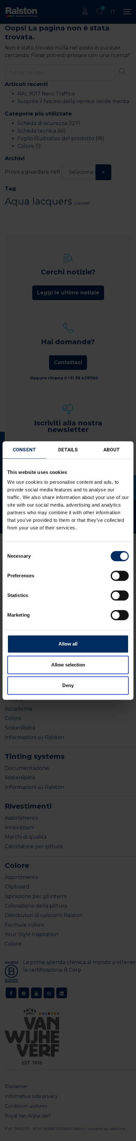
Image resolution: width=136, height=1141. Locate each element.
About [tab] (111, 450)
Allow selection (68, 664)
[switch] (120, 576)
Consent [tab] (24, 450)
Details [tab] (68, 450)
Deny (68, 685)
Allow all (68, 643)
